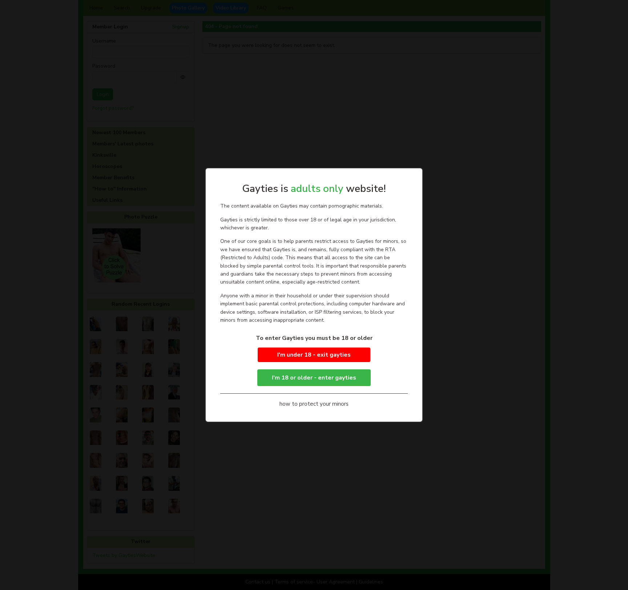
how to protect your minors (314, 404)
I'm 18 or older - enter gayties (314, 378)
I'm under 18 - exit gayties (314, 355)
